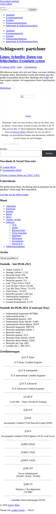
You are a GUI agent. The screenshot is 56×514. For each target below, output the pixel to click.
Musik (9, 214)
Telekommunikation (15, 246)
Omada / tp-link (13, 219)
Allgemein (11, 206)
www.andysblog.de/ (11, 144)
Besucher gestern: (14, 280)
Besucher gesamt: (14, 294)
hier (47, 75)
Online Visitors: (13, 269)
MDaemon (17, 238)
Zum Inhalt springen (9, 1)
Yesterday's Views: (15, 277)
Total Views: (12, 291)
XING (36, 175)
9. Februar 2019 (7, 67)
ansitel (15, 227)
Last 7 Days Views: (15, 283)
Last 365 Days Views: (16, 288)
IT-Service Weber (18, 132)
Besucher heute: (14, 275)
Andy (19, 67)
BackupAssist (18, 230)
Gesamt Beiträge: (14, 299)
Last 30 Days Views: (16, 286)
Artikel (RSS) (9, 167)
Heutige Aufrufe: (14, 272)
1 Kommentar (30, 67)
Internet (9, 211)
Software (10, 222)
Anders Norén (18, 510)
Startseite (10, 15)
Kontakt (10, 20)
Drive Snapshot (19, 233)
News (8, 217)
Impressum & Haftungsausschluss (22, 25)
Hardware (10, 209)
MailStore (16, 235)
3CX (14, 225)
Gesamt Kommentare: (16, 302)
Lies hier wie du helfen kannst (14, 194)
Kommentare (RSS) (12, 170)
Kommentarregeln (14, 17)
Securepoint (17, 241)
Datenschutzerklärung (16, 23)
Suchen (3, 149)
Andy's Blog (6, 4)
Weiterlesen (5, 88)
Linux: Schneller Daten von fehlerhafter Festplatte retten (22, 59)
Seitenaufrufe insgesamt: (18, 296)
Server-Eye (17, 243)
